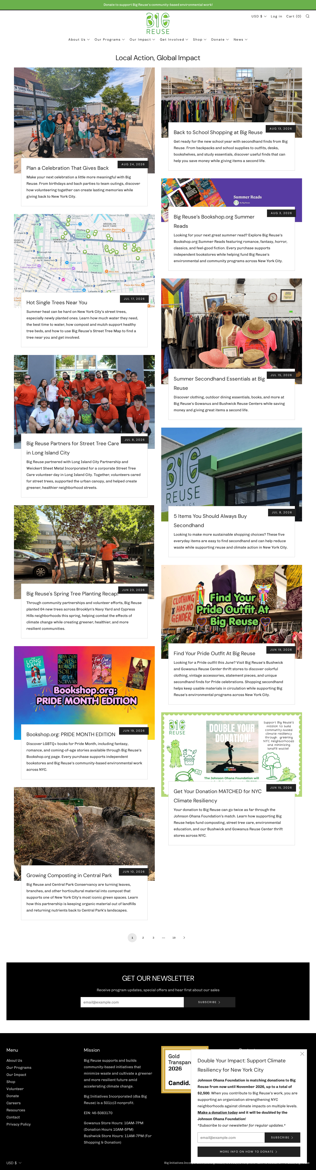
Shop (197, 39)
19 (173, 937)
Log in (276, 16)
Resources (15, 1110)
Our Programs (108, 39)
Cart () (294, 16)
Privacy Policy (18, 1124)
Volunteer (15, 1089)
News (239, 39)
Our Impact (140, 39)
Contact (13, 1117)
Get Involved (172, 39)
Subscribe (207, 1002)
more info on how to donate (247, 1151)
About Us (77, 39)
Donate (218, 39)
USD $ (257, 16)
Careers (13, 1103)
